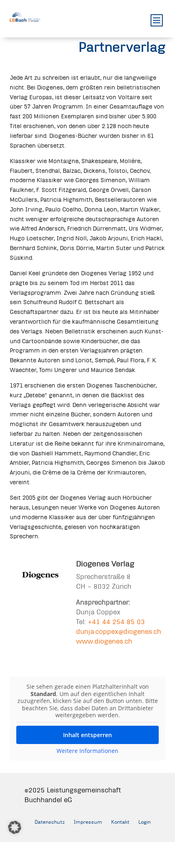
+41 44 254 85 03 (116, 621)
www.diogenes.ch (104, 641)
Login (144, 821)
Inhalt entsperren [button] (87, 735)
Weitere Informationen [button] (87, 751)
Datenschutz (50, 821)
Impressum (88, 821)
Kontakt (120, 821)
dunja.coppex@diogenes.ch (118, 631)
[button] (14, 827)
